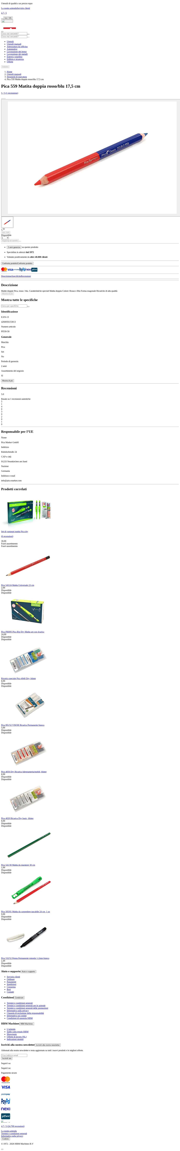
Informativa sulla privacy (18, 1010)
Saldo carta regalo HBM (17, 1031)
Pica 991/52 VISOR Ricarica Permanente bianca (22, 725)
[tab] (7, 222)
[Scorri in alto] (2, 1149)
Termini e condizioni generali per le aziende (26, 1005)
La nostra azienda (9, 8)
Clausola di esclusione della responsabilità (25, 1013)
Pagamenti (11, 982)
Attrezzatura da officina (17, 46)
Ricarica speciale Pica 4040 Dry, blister (18, 678)
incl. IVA (5, 232)
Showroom (12, 1034)
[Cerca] (28, 37)
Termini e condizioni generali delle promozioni (27, 1008)
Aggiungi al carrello (10, 241)
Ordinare (11, 979)
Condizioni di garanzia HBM (20, 1018)
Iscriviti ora (6, 1058)
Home (9, 72)
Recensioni (26, 276)
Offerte (10, 62)
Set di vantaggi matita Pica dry (14, 531)
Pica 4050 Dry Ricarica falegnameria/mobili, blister (24, 772)
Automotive (12, 49)
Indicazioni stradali (15, 1039)
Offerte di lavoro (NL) (17, 1037)
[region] (90, 730)
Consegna (11, 987)
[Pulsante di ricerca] (28, 34)
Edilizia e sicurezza (15, 59)
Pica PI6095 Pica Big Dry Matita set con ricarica (22, 632)
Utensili (10, 41)
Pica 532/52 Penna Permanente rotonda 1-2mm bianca (25, 958)
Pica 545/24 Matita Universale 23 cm (17, 585)
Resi (9, 989)
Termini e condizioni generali (20, 1003)
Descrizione (6, 276)
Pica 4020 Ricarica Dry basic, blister (17, 818)
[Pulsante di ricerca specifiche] (28, 306)
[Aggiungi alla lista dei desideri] (20, 241)
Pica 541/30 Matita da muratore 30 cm (18, 865)
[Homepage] (9, 31)
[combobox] (14, 33)
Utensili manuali (14, 44)
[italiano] (7, 21)
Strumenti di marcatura (17, 77)
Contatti (10, 992)
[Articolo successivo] (4, 98)
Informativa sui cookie (17, 1015)
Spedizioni (11, 984)
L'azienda (11, 1029)
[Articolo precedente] (2, 98)
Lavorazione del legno (17, 51)
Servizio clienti (23, 8)
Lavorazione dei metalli (17, 54)
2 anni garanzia (14, 247)
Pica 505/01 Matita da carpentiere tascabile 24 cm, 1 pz (25, 911)
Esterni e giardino (14, 56)
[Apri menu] (2, 31)
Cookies (5, 1139)
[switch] (2, 18)
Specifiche (16, 276)
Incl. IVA (8, 18)
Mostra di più (7, 294)
